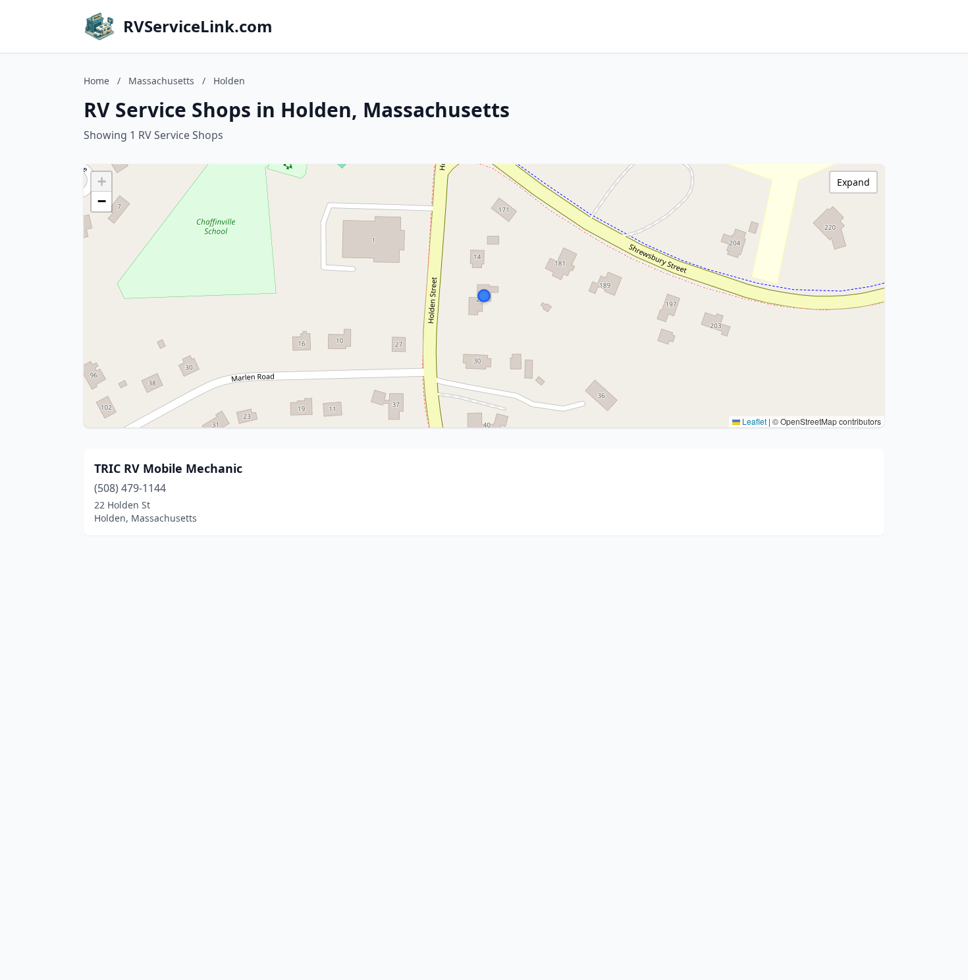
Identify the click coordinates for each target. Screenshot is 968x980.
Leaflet (753, 421)
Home (96, 80)
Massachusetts (161, 80)
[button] (484, 295)
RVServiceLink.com (198, 26)
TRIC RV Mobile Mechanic (168, 468)
